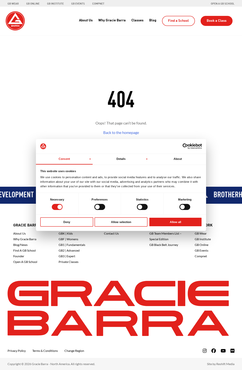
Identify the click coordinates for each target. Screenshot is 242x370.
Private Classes (68, 262)
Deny (66, 222)
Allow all (175, 222)
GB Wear (201, 233)
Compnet (201, 256)
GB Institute (203, 239)
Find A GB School (24, 250)
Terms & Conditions (45, 350)
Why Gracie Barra (112, 20)
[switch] (99, 207)
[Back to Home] (15, 20)
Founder (18, 256)
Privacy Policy (17, 350)
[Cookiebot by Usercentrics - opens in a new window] (185, 146)
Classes (137, 20)
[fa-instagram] (205, 350)
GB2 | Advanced (69, 250)
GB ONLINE (33, 3)
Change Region (74, 350)
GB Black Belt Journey (163, 244)
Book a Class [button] (216, 21)
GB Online (201, 244)
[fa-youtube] (223, 350)
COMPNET (98, 3)
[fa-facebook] (213, 350)
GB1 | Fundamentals (72, 244)
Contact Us (111, 233)
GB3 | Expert (67, 256)
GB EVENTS (78, 3)
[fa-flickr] (232, 350)
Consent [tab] (64, 158)
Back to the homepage (121, 132)
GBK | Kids (66, 233)
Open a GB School (222, 3)
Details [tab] (121, 158)
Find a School (178, 21)
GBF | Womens (68, 239)
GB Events (201, 250)
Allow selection (121, 222)
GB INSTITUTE (55, 3)
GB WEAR (13, 3)
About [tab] (178, 158)
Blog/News (20, 244)
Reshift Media (225, 364)
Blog (152, 20)
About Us (86, 20)
